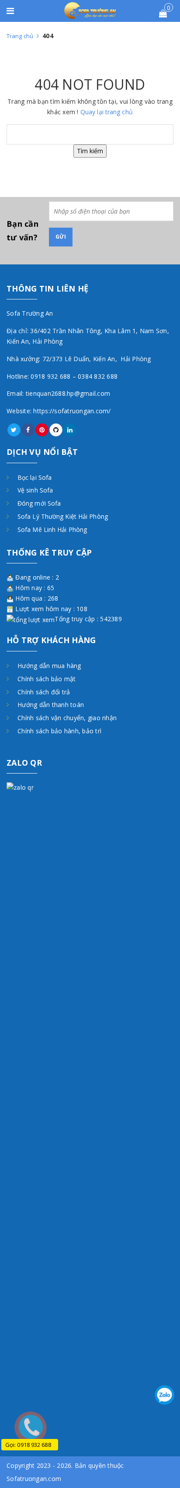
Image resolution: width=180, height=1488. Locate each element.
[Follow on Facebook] (28, 429)
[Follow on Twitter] (14, 429)
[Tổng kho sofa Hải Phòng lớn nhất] (90, 10)
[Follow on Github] (55, 429)
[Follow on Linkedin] (69, 429)
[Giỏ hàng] (163, 14)
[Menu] (14, 12)
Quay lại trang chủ (106, 112)
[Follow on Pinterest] (41, 429)
